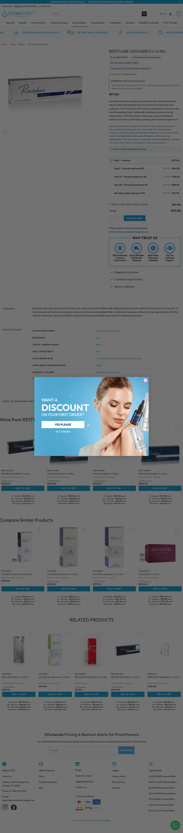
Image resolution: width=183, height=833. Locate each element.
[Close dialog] (145, 380)
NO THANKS (63, 431)
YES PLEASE (63, 424)
